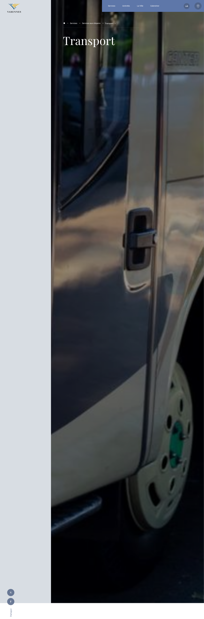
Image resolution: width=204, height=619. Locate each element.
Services (73, 23)
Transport (109, 23)
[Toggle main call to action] (198, 6)
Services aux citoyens (91, 23)
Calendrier (154, 6)
